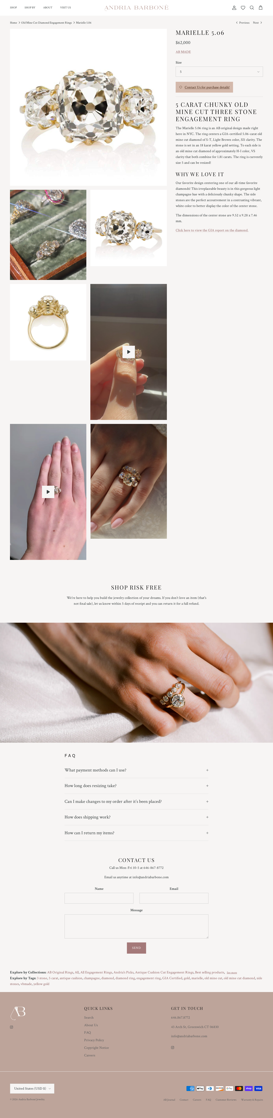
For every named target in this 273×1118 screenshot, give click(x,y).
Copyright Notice (96, 1047)
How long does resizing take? (91, 786)
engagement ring (148, 978)
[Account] (233, 7)
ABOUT (47, 7)
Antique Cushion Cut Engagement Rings (164, 972)
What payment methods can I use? (95, 770)
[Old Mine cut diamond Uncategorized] (129, 352)
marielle (197, 978)
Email (174, 888)
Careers (89, 1055)
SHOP (13, 7)
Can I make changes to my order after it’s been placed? (113, 801)
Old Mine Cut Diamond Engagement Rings (46, 23)
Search (89, 1017)
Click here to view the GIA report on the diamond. (212, 230)
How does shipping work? (88, 817)
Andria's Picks (124, 972)
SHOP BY (30, 7)
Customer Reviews (226, 1100)
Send (136, 948)
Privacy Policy (94, 1040)
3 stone (42, 978)
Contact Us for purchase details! (207, 87)
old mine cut (213, 978)
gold (187, 978)
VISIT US (65, 7)
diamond (107, 978)
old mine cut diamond (239, 978)
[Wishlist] (243, 7)
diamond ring (125, 978)
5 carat (53, 978)
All (77, 972)
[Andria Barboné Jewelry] (136, 8)
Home (13, 23)
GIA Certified (172, 978)
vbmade (26, 984)
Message (136, 910)
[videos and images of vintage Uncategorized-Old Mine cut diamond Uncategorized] (48, 492)
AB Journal (169, 1100)
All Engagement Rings (96, 972)
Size (179, 62)
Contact (184, 1100)
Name (99, 888)
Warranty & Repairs (252, 1100)
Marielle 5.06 (83, 23)
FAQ (87, 1032)
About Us (91, 1025)
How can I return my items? (89, 833)
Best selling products (209, 972)
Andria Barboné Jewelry (31, 1099)
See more (232, 972)
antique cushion (71, 978)
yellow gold (41, 984)
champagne (92, 978)
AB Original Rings (60, 972)
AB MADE (183, 52)
